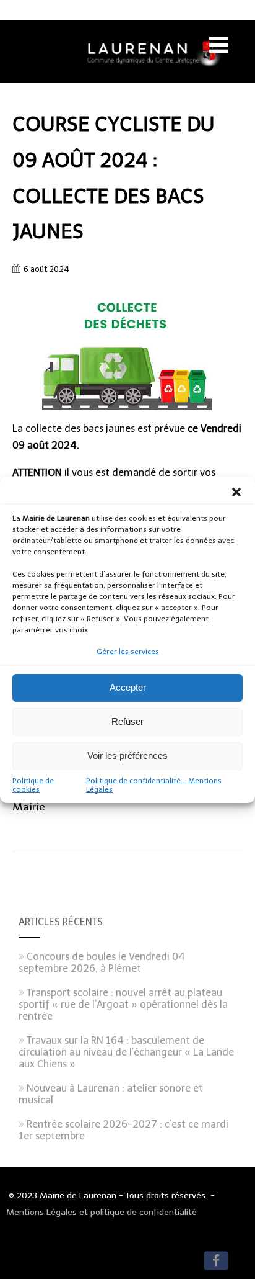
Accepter (128, 687)
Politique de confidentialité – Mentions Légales (154, 785)
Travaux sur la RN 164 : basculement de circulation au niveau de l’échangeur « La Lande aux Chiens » (126, 1052)
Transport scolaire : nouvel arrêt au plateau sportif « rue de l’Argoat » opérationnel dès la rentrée (123, 1004)
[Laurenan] (127, 77)
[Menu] (218, 45)
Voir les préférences (127, 755)
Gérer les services (128, 651)
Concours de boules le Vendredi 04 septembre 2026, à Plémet (102, 962)
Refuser (127, 721)
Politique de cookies (33, 785)
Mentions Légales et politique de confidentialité (101, 1212)
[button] (236, 492)
